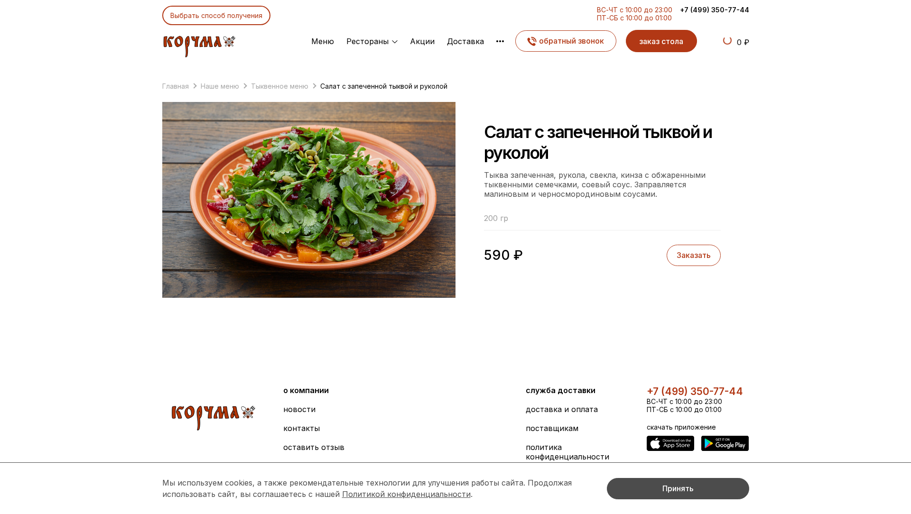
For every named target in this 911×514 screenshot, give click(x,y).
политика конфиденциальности (567, 451)
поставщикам (552, 428)
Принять (678, 488)
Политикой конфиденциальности (406, 494)
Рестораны (367, 41)
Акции (422, 41)
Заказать (694, 255)
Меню (322, 41)
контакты (301, 428)
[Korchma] (199, 44)
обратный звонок (571, 41)
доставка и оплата (562, 409)
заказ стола (661, 41)
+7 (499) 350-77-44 (714, 10)
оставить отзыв (313, 447)
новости (299, 409)
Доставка (465, 41)
